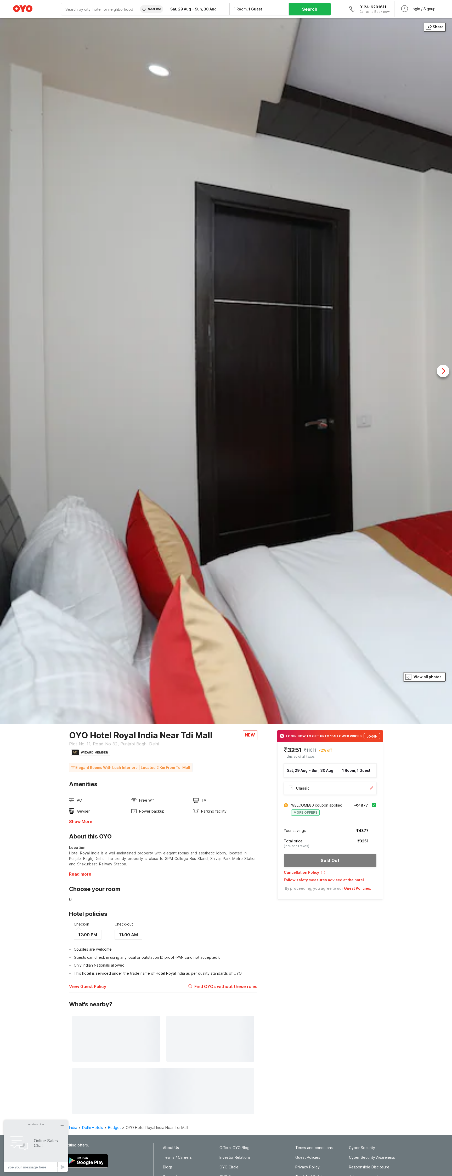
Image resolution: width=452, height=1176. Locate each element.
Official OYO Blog (234, 1148)
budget (114, 1127)
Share (438, 27)
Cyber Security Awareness (372, 1157)
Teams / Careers (177, 1157)
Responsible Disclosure (369, 1167)
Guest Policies (307, 1157)
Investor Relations (235, 1157)
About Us (171, 1148)
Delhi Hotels (92, 1127)
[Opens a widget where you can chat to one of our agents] (36, 1146)
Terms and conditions (314, 1148)
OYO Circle (229, 1167)
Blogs (168, 1167)
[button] (330, 874)
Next (443, 371)
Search (309, 9)
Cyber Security (362, 1148)
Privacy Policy (307, 1167)
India (73, 1127)
